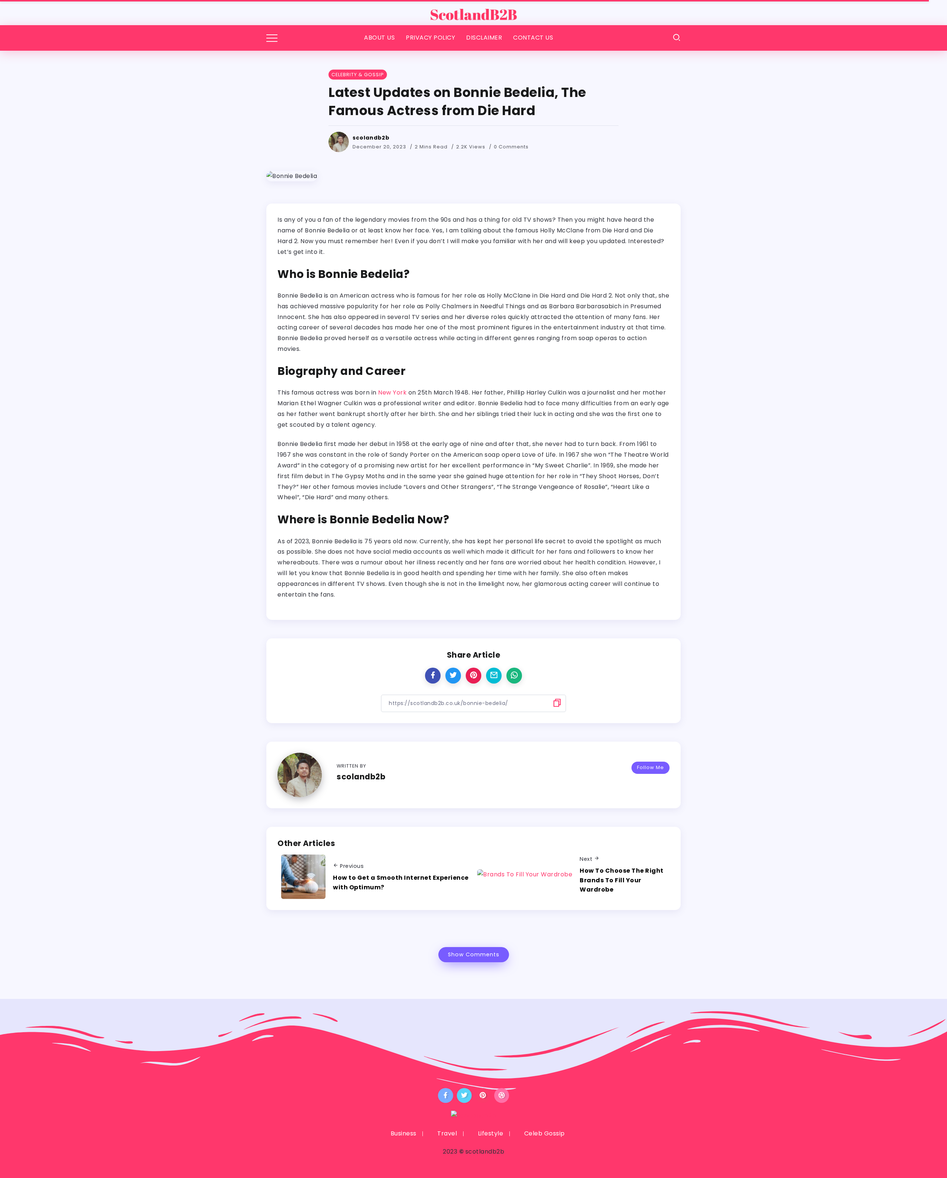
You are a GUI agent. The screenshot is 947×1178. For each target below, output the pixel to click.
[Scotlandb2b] (473, 12)
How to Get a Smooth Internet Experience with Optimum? (401, 882)
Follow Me (650, 767)
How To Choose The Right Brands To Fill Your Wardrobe (622, 880)
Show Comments (473, 954)
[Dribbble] (501, 1095)
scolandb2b (371, 137)
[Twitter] (464, 1095)
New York (392, 392)
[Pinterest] (483, 1095)
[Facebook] (445, 1095)
